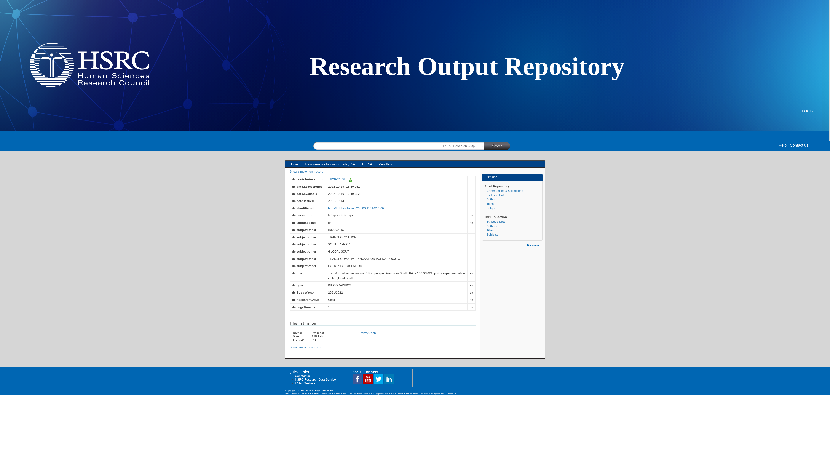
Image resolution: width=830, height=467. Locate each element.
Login (807, 111)
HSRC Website (305, 383)
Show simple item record (306, 171)
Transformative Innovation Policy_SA (330, 164)
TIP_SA (367, 164)
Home (294, 164)
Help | (784, 145)
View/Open (368, 332)
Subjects (492, 208)
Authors (492, 199)
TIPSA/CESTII (337, 179)
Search (497, 146)
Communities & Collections (505, 190)
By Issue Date (496, 195)
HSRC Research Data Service (315, 379)
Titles (490, 203)
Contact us (799, 145)
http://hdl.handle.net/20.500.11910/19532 (356, 208)
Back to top (533, 245)
